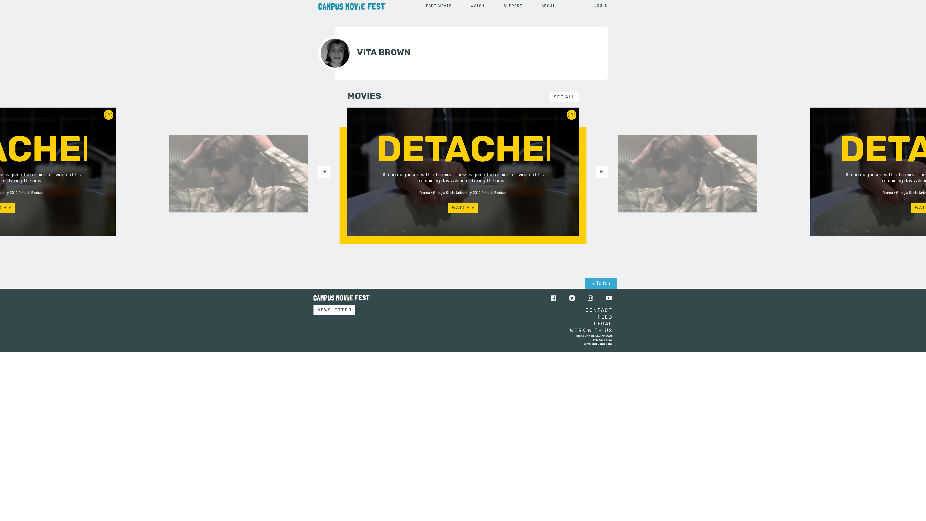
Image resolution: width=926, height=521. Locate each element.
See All (564, 97)
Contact (599, 310)
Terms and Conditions (597, 343)
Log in (601, 6)
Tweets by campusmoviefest (417, 298)
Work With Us (591, 330)
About (548, 6)
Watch (477, 6)
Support (513, 6)
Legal (603, 324)
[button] (324, 172)
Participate (439, 6)
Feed (605, 317)
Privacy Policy (603, 340)
